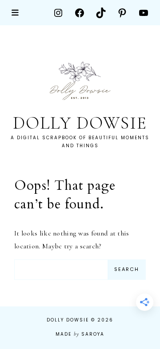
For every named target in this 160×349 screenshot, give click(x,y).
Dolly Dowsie (80, 122)
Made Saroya (80, 334)
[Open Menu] (15, 12)
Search (126, 269)
